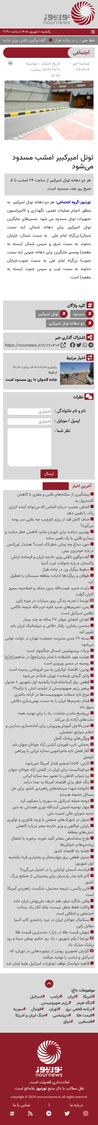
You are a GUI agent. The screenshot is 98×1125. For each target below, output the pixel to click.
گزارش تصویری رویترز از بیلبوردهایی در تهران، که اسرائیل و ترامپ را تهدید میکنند (52, 954)
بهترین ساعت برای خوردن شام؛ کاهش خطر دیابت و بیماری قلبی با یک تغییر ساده (49, 535)
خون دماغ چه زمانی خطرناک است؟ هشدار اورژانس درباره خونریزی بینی (50, 547)
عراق (67, 1022)
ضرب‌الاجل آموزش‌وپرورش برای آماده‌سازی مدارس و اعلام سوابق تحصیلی (50, 729)
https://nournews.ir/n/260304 (32, 345)
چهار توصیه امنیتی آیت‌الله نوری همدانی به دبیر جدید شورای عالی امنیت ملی (53, 810)
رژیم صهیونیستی (55, 1003)
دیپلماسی (60, 1015)
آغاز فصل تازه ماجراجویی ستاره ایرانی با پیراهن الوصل (54, 754)
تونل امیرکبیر (48, 314)
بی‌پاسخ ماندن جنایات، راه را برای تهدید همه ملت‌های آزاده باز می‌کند (56, 716)
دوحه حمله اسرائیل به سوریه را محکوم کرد (55, 801)
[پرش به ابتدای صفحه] (49, 984)
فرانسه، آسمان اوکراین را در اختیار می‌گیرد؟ (55, 869)
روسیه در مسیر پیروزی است (67, 663)
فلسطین (85, 1022)
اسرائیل (36, 997)
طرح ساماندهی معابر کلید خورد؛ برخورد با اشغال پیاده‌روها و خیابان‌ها (52, 841)
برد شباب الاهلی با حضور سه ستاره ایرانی (56, 776)
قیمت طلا (84, 1015)
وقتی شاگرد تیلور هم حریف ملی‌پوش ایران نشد (51, 901)
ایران (71, 997)
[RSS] (30, 1114)
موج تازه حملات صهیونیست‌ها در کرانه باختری (52, 694)
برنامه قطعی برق (79, 1009)
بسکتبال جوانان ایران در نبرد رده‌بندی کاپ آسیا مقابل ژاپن (54, 923)
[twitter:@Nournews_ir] (67, 1114)
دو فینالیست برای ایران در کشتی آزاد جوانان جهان (49, 769)
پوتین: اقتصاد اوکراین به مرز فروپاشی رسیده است (49, 669)
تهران (53, 1009)
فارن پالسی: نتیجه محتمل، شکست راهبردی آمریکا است (50, 891)
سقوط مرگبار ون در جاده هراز (66, 569)
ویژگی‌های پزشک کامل (72, 738)
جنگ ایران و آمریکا (30, 1015)
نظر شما (63, 431)
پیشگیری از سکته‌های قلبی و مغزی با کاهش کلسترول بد (55, 497)
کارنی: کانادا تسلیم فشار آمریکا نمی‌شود (57, 763)
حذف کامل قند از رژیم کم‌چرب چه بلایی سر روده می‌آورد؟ (53, 522)
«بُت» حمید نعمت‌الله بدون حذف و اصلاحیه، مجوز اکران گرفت (51, 591)
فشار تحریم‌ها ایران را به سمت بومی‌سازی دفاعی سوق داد (52, 704)
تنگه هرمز (84, 1003)
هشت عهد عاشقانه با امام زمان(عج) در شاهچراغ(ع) (47, 657)
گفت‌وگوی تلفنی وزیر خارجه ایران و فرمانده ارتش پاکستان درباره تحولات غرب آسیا (52, 560)
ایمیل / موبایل (68, 421)
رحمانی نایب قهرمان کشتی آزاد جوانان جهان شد (51, 744)
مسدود (78, 314)
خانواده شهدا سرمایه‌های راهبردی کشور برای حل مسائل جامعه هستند (52, 791)
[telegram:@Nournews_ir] (48, 1114)
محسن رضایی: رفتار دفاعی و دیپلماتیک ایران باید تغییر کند (52, 628)
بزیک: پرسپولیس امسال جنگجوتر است (58, 650)
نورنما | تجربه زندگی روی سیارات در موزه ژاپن (53, 600)
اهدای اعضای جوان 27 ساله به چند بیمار (56, 619)
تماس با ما (21, 1105)
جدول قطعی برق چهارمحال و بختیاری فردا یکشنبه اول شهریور (51, 860)
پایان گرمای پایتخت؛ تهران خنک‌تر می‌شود (56, 675)
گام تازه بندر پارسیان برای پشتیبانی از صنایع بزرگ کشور (52, 879)
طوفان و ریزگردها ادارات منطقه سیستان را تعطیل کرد (52, 578)
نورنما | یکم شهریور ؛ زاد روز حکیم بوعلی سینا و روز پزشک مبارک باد (50, 941)
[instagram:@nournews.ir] (85, 1114)
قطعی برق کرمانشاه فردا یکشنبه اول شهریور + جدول (47, 682)
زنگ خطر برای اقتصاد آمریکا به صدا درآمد (56, 782)
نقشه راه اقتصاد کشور (72, 851)
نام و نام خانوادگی (71, 411)
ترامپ (55, 997)
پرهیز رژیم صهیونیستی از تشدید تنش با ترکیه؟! (51, 688)
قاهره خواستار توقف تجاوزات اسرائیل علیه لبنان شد (48, 963)
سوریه (18, 1009)
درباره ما (76, 1105)
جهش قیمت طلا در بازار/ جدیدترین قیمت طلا (52, 932)
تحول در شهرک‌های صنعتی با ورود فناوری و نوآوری (48, 819)
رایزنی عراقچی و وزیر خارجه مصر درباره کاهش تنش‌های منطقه (55, 829)
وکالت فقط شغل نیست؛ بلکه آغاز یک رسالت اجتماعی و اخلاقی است (55, 910)
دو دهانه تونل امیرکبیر (66, 323)
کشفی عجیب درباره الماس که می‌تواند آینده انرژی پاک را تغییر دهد (51, 510)
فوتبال (36, 1009)
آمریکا (87, 997)
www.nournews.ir (48, 1097)
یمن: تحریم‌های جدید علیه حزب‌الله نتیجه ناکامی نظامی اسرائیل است (52, 610)
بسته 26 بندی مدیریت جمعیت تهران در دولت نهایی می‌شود (49, 641)
